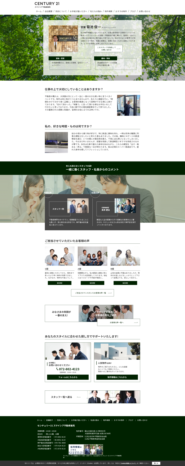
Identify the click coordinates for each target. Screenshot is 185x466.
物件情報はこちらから (117, 377)
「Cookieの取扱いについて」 (128, 463)
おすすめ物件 (121, 11)
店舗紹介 (49, 420)
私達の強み (95, 420)
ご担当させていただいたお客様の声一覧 (90, 293)
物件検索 (108, 11)
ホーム (39, 11)
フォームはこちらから (68, 377)
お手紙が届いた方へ (78, 11)
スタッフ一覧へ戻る (61, 397)
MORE (59, 283)
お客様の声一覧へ (117, 322)
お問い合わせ (144, 11)
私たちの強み (96, 11)
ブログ (133, 11)
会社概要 (48, 11)
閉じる (156, 463)
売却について (61, 11)
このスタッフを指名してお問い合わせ (106, 48)
